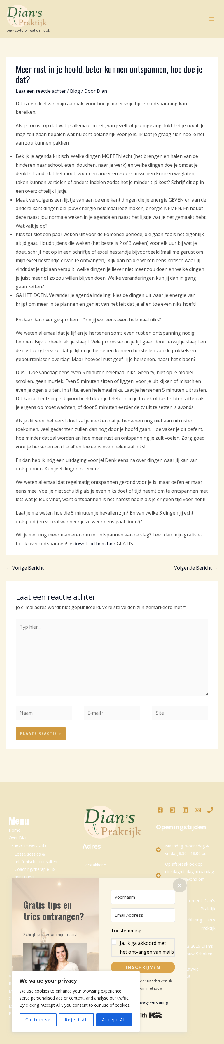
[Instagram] (173, 810)
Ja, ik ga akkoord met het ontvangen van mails (147, 947)
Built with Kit (143, 1015)
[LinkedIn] (185, 810)
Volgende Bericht (196, 568)
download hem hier (95, 543)
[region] (76, 1001)
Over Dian (18, 837)
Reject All (76, 1019)
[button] (55, 964)
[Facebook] (160, 810)
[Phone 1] (210, 810)
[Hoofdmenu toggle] (211, 19)
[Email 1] (198, 810)
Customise (38, 1019)
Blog (75, 91)
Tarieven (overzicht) (27, 845)
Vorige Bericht (25, 568)
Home (14, 830)
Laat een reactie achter (41, 91)
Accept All (114, 1019)
